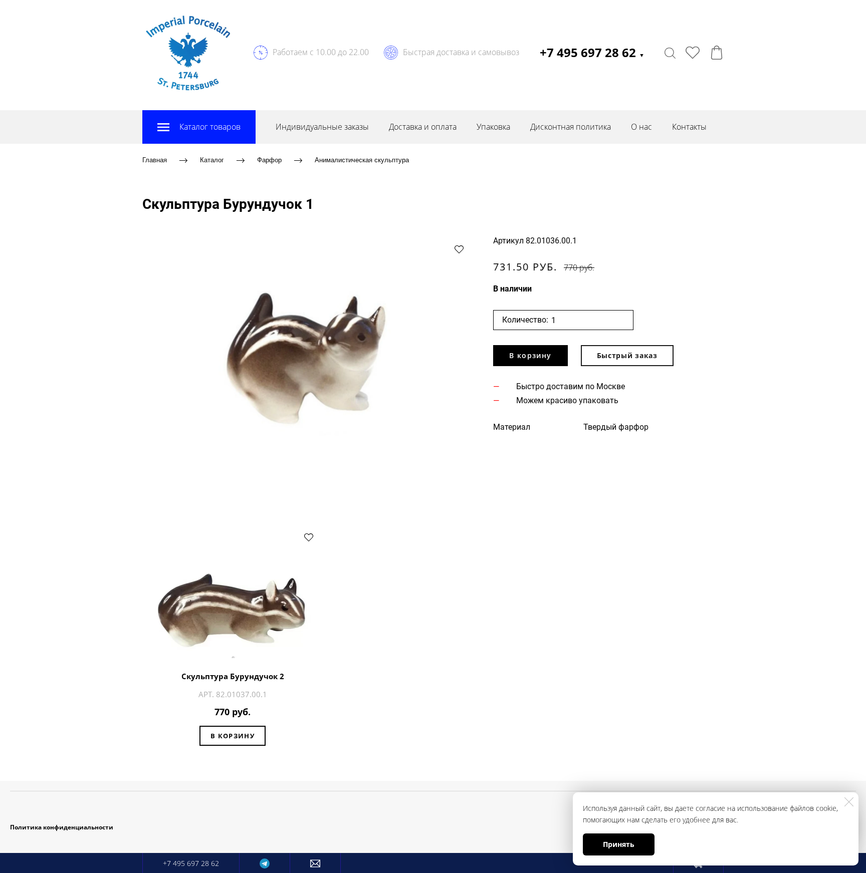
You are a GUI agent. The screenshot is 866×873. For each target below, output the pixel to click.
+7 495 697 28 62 (592, 52)
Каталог (212, 160)
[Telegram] (265, 863)
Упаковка (493, 126)
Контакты (689, 126)
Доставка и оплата (423, 126)
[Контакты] (315, 863)
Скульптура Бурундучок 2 (232, 676)
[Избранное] (693, 53)
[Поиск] (670, 53)
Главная (154, 160)
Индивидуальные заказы (322, 126)
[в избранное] (459, 249)
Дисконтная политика (570, 126)
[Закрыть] (848, 801)
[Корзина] (717, 53)
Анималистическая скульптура (362, 160)
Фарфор (269, 160)
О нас (641, 126)
